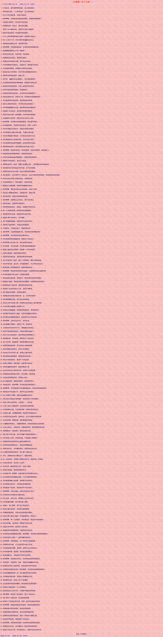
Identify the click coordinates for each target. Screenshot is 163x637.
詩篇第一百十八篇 (12, 4)
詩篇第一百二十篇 (24, 4)
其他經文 (32, 4)
